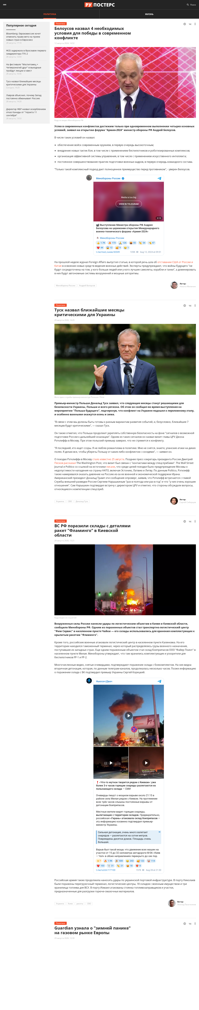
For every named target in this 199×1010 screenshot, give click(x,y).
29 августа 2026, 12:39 (64, 938)
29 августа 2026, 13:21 (64, 540)
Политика (49, 14)
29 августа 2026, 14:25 (64, 320)
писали (110, 466)
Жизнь (149, 14)
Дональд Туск (82, 501)
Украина (60, 501)
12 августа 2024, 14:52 (64, 43)
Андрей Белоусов (87, 285)
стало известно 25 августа (108, 459)
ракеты (79, 903)
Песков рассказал (65, 463)
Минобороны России (65, 285)
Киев (70, 903)
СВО (70, 501)
